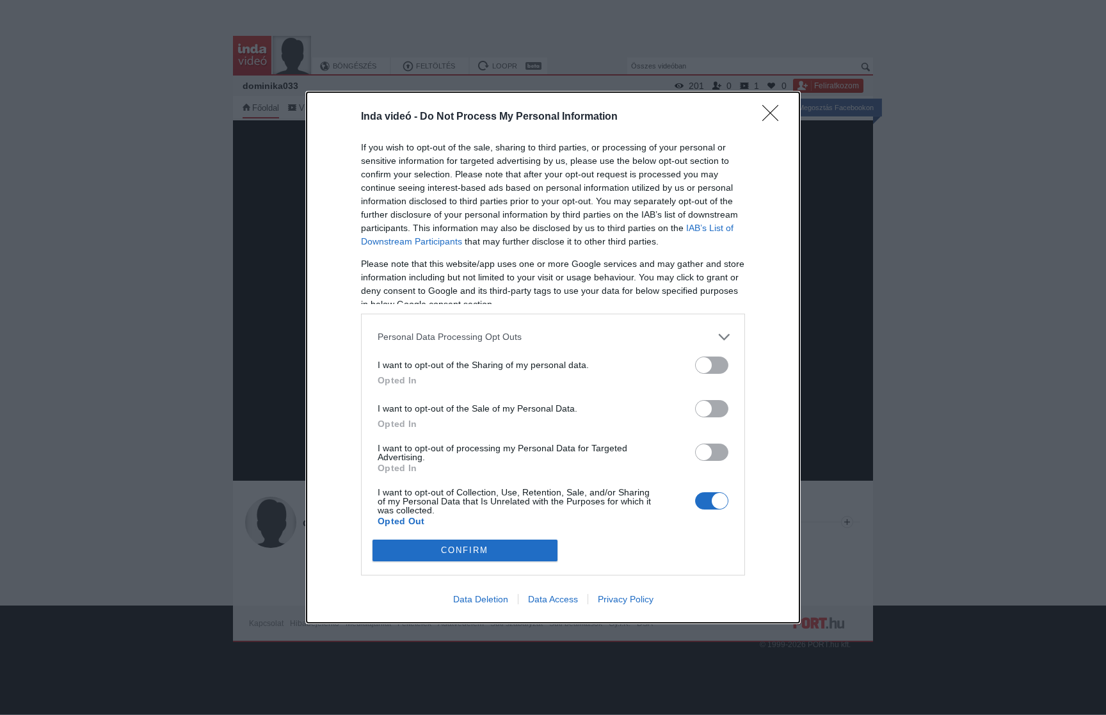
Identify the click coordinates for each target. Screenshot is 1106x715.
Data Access (553, 599)
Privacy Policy (625, 599)
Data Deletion (480, 599)
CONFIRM (464, 550)
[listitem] (553, 337)
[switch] (711, 365)
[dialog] (553, 357)
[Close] (774, 117)
